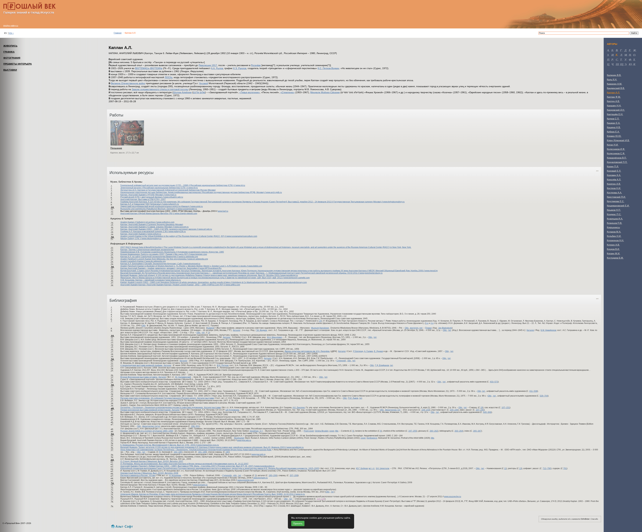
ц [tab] (608, 64)
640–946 (487, 412)
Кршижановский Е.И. (618, 205)
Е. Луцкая (378, 351)
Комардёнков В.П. (617, 157)
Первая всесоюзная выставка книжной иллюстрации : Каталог (150, 410)
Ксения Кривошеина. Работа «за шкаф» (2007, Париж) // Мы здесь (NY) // (155, 254)
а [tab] (608, 50)
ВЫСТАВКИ (10, 70)
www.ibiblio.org (255, 266)
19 (481, 407)
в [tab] (617, 50)
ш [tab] (617, 64)
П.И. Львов (353, 398)
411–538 (533, 391)
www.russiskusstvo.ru (265, 466)
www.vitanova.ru (173, 280)
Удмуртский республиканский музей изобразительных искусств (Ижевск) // (155, 206)
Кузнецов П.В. (614, 223)
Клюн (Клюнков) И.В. (618, 140)
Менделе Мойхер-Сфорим (325, 92)
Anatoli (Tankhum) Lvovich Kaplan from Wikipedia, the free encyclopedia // (154, 259)
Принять (297, 523)
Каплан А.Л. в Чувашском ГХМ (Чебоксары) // (141, 204)
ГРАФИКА (9, 52)
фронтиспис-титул (151, 426)
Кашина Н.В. (614, 127)
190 (227, 452)
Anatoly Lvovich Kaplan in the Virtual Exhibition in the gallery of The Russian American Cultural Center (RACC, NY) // (173, 236)
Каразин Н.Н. (614, 105)
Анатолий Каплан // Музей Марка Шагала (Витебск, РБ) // (147, 213)
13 (520, 468)
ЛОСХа (168, 77)
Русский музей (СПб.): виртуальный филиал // (142, 197)
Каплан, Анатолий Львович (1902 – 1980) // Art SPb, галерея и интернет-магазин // (159, 229)
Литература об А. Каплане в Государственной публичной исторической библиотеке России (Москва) (168, 190)
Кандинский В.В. (616, 88)
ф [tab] (630, 60)
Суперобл (341, 361)
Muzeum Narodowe (320, 328)
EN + (11, 33)
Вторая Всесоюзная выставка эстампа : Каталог (143, 377)
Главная (118, 33)
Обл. (407, 328)
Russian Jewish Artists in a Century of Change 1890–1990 (146, 431)
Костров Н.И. (614, 188)
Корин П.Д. (613, 166)
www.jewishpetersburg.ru (371, 273)
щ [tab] (621, 64)
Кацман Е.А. (613, 123)
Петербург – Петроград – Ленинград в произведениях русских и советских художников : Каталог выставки (170, 407)
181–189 (202, 452)
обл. (349, 361)
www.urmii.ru (197, 206)
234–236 (454, 410)
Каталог (236, 330)
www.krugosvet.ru (192, 263)
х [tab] (634, 60)
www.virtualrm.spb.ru (173, 197)
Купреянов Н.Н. (615, 240)
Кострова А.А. (614, 192)
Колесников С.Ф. (616, 153)
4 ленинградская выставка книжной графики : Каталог (145, 365)
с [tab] (617, 60)
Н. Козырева (175, 475)
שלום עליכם (199, 92)
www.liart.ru (223, 211)
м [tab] (625, 55)
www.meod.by (431, 271)
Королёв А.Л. (614, 179)
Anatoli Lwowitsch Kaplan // (133, 261)
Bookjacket (239, 438)
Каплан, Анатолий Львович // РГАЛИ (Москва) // (142, 195)
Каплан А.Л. (613, 92)
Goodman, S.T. (256, 431)
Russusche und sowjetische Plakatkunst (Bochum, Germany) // (149, 209)
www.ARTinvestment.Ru (211, 268)
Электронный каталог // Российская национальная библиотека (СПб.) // (154, 188)
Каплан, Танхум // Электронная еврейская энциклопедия (147, 249)
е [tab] (630, 50)
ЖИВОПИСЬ (10, 46)
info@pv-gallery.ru (10, 26)
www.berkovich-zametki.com (297, 278)
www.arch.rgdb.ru (274, 192)
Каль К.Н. (612, 79)
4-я (432, 323)
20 (320, 321)
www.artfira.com (233, 285)
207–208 (294, 475)
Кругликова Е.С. (615, 201)
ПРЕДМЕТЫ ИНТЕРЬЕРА (17, 64)
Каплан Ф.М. (614, 97)
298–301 (195, 426)
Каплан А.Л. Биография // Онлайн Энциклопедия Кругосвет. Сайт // (152, 263)
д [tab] (625, 50)
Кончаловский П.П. (617, 162)
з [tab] (608, 55)
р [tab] (612, 60)
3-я (426, 323)
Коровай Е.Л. (614, 170)
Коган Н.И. (612, 144)
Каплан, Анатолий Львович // (134, 234)
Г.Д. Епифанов (382, 365)
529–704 (544, 396)
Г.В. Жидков (261, 330)
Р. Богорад (358, 351)
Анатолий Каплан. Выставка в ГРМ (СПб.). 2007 (143, 199)
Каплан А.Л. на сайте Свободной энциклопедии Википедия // (149, 256)
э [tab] (625, 64)
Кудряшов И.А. (615, 218)
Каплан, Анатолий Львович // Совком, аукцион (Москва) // (147, 227)
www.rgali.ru (170, 195)
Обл (143, 325)
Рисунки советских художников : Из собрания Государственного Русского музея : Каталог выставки (167, 398)
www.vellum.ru (154, 234)
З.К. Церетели (382, 468)
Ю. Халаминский (183, 377)
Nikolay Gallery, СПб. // (131, 238)
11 (505, 468)
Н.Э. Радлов (239, 68)
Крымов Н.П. (614, 210)
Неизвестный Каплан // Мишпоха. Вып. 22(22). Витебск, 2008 (149, 473)
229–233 (425, 410)
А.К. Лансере (299, 407)
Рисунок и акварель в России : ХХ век (137, 475)
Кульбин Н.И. (614, 236)
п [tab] (608, 60)
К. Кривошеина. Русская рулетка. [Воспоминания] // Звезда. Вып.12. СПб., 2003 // (158, 445)
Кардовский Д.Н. (616, 110)
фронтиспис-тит (392, 410)
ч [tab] (612, 64)
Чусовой (203, 83)
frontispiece (372, 438)
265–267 (477, 431)
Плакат (428, 328)
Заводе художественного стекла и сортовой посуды (160, 89)
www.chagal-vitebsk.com (186, 213)
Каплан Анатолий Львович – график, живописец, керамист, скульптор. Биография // (160, 268)
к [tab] (617, 55)
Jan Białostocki (445, 328)
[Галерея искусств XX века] (29, 6)
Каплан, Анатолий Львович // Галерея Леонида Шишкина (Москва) (151, 224)
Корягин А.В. (614, 184)
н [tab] (630, 55)
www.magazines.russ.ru (208, 445)
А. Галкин (368, 351)
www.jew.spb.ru (244, 440)
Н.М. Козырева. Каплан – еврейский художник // (143, 280)
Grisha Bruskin (321, 431)
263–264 (459, 431)
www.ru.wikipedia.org (188, 256)
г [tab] (621, 50)
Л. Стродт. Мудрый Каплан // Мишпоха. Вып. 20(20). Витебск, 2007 (151, 461)
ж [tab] (634, 50)
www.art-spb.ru (205, 229)
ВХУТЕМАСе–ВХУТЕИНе (148, 68)
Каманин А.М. (614, 83)
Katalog (210, 328)
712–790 (547, 468)
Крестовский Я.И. (616, 197)
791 (565, 468)
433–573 (494, 382)
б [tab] (612, 50)
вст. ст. (372, 468)
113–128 (321, 499)
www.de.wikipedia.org (156, 261)
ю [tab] (630, 64)
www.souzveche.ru (452, 496)
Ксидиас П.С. (614, 214)
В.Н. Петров (222, 365)
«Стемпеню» (287, 92)
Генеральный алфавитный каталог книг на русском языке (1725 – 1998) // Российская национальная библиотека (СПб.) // (178, 185)
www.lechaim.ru (260, 478)
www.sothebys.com (165, 222)
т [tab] (621, 60)
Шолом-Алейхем (182, 92)
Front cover (309, 431)
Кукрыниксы (613, 227)
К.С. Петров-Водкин (328, 68)
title (336, 431)
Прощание (116, 148)
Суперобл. (227, 475)
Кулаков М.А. (614, 231)
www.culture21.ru (171, 204)
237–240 (480, 410)
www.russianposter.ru (187, 209)
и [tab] (612, 55)
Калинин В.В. (614, 75)
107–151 (506, 407)
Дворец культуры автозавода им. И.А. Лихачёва (307, 351)
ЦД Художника (232, 410)
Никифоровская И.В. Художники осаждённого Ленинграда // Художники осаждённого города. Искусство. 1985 (172, 252)
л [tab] (621, 55)
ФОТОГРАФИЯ (11, 58)
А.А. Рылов (217, 68)
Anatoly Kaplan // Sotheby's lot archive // (138, 222)
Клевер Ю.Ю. (614, 136)
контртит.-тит (416, 328)
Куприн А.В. (613, 244)
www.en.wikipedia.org (198, 259)
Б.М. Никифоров (548, 330)
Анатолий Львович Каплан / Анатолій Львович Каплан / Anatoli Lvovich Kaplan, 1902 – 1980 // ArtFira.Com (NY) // (173, 285)
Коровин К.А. (614, 175)
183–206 (273, 475)
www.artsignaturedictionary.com (292, 282)
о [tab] (634, 55)
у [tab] (625, 60)
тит (449, 330)
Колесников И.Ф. (616, 149)
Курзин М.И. (613, 253)
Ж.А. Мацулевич (274, 337)
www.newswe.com (198, 254)
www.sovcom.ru (181, 227)
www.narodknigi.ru (289, 275)
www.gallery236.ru (177, 231)
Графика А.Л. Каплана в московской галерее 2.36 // (144, 231)
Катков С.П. (613, 118)
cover (331, 431)
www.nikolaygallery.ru (152, 238)
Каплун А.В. (613, 101)
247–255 (412, 431)
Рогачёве (256, 65)
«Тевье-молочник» (249, 92)
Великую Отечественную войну (128, 83)
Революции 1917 (208, 65)
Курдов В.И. (613, 249)
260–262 (434, 431)
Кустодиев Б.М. (615, 257)
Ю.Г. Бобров (362, 468)
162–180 (178, 452)
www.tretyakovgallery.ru (394, 202)
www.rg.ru (300, 494)
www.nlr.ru (240, 185)
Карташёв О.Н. (615, 114)
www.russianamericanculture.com (242, 236)
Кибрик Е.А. (613, 131)
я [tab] (634, 64)
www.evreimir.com (245, 480)
